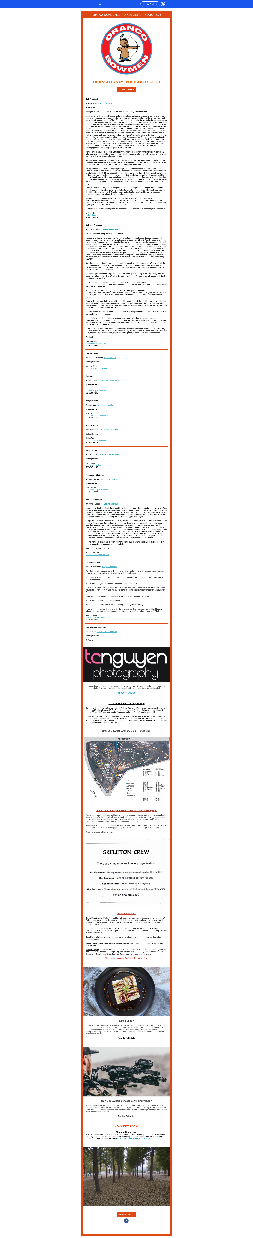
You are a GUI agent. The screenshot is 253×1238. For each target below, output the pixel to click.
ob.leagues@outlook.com (96, 617)
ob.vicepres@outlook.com (96, 343)
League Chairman (109, 567)
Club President (106, 103)
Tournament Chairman (109, 479)
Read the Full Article (126, 1038)
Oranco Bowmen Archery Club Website (134, 1139)
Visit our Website (126, 90)
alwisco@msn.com (93, 215)
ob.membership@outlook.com (97, 555)
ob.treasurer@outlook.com (110, 380)
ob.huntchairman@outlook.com (98, 440)
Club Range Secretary (110, 454)
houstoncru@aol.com (94, 465)
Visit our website (126, 1214)
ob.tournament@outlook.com (97, 490)
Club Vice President (110, 229)
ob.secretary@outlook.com (96, 368)
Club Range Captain (106, 405)
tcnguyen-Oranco (126, 693)
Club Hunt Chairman (109, 430)
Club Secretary (110, 358)
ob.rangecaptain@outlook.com (98, 416)
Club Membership (111, 504)
